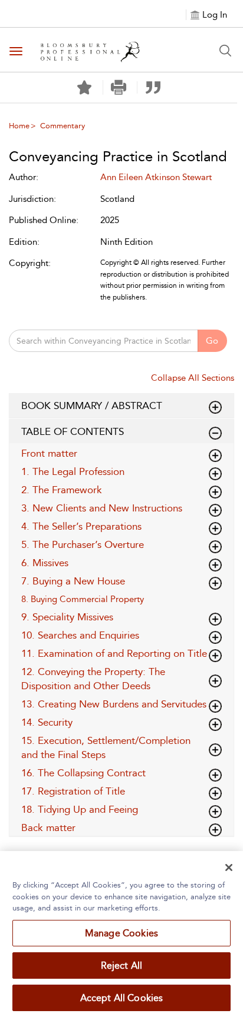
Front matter (49, 453)
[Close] (229, 867)
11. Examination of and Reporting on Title (114, 653)
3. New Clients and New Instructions (101, 508)
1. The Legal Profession (72, 471)
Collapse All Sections (192, 378)
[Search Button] (225, 50)
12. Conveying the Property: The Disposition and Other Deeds (93, 679)
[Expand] (215, 433)
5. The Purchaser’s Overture (82, 544)
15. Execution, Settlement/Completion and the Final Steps (106, 747)
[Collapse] (215, 407)
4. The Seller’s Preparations (81, 526)
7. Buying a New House (73, 581)
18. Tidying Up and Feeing (79, 809)
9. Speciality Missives (67, 617)
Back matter (48, 827)
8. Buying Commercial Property (82, 599)
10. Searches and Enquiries (80, 635)
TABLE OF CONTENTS (72, 431)
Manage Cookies (121, 933)
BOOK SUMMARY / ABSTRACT (91, 405)
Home (19, 125)
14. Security (47, 722)
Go (212, 340)
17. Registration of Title (73, 791)
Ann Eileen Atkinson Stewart (156, 177)
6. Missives (44, 563)
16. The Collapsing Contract (83, 773)
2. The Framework (61, 490)
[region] (121, 934)
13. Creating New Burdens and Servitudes (113, 704)
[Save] (84, 88)
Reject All (122, 965)
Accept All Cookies (121, 997)
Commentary (62, 125)
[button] (119, 87)
